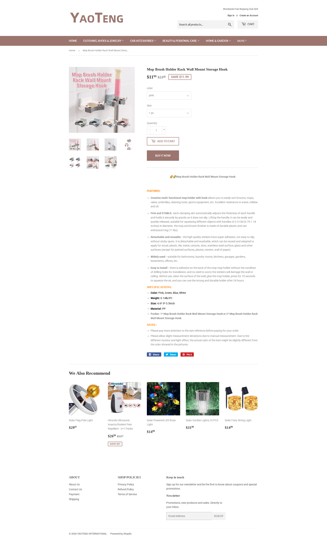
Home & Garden (217, 40)
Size (149, 105)
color (150, 88)
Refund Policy (126, 489)
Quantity (152, 123)
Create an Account (249, 15)
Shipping (74, 499)
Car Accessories (142, 40)
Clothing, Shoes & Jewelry (102, 40)
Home (73, 40)
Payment (74, 494)
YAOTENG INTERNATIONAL (92, 533)
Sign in (230, 15)
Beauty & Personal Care (180, 40)
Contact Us (75, 489)
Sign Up (218, 516)
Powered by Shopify (121, 533)
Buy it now (163, 155)
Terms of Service (127, 494)
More (241, 40)
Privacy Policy (126, 484)
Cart (250, 24)
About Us (74, 484)
